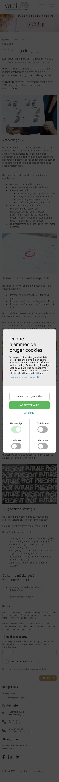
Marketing (43, 440)
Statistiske (16, 440)
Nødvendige (16, 423)
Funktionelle (43, 423)
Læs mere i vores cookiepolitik (25, 377)
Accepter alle (29, 405)
